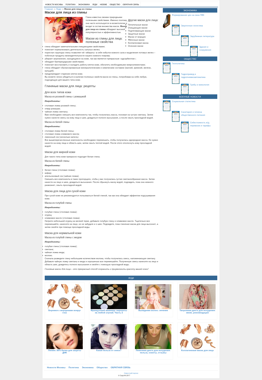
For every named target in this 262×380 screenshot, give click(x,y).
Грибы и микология (199, 84)
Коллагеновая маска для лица (197, 350)
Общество (115, 4)
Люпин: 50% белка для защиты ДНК (64, 351)
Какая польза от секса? (108, 350)
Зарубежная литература (202, 36)
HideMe (103, 4)
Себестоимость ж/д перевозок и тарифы (200, 124)
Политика (71, 4)
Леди (94, 4)
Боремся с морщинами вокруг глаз (64, 311)
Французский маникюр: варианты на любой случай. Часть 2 (109, 311)
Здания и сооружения (205, 48)
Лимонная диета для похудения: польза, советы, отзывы (153, 351)
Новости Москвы (54, 4)
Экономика (84, 4)
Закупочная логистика (192, 25)
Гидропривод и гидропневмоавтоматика (193, 75)
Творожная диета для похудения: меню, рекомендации (197, 311)
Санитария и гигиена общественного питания (193, 113)
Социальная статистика (183, 101)
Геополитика (178, 63)
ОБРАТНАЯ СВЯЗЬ (131, 4)
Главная (49, 8)
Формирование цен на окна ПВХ (188, 14)
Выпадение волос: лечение (153, 310)
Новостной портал (131, 373)
